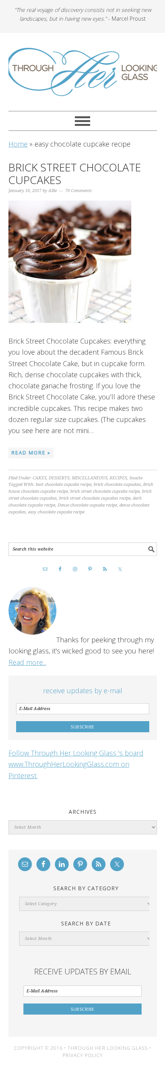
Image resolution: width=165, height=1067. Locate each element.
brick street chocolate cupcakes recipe (94, 498)
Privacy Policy (83, 1055)
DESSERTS (59, 478)
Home (18, 143)
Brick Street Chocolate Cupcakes (74, 173)
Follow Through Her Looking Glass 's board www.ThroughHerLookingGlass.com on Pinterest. (76, 764)
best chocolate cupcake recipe (63, 484)
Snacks (136, 478)
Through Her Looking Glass (82, 72)
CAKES (39, 478)
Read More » (31, 452)
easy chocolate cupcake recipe (56, 512)
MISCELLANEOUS (89, 478)
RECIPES (118, 478)
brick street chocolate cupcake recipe (105, 491)
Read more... (27, 662)
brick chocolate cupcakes (117, 484)
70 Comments (78, 190)
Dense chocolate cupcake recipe (87, 505)
